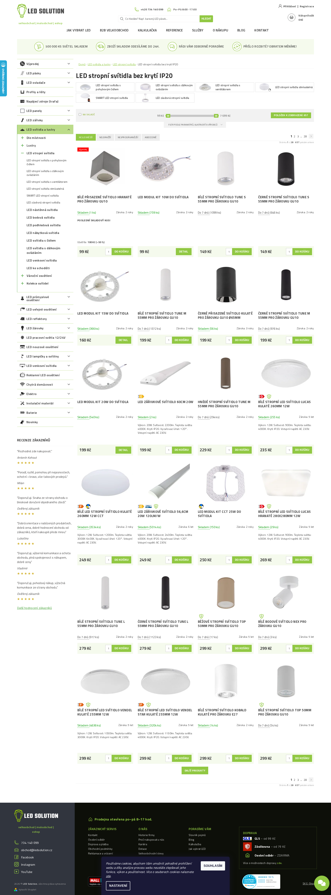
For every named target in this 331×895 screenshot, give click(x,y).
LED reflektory (36, 318)
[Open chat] (321, 882)
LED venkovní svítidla (42, 260)
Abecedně (151, 137)
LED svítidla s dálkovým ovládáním (43, 250)
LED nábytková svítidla (43, 232)
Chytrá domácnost (39, 384)
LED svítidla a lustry (40, 129)
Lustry (31, 145)
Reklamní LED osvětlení (43, 375)
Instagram (28, 864)
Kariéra (142, 844)
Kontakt (261, 30)
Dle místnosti (36, 137)
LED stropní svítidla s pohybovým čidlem (46, 162)
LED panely (34, 110)
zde (108, 876)
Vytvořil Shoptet (27, 889)
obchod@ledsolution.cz (36, 850)
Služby (198, 30)
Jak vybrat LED (79, 30)
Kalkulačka (147, 30)
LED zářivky (34, 120)
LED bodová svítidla (41, 217)
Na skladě (89, 114)
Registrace (307, 6)
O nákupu (220, 30)
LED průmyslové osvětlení (37, 298)
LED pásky (33, 73)
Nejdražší (105, 137)
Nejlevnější (86, 137)
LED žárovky (35, 328)
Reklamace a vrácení (100, 853)
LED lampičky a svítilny (42, 356)
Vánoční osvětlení (39, 275)
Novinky (32, 422)
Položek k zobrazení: (291, 115)
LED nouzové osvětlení (42, 347)
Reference (174, 30)
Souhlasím (213, 865)
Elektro (31, 394)
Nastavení (118, 885)
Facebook (27, 857)
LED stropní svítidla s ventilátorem (47, 182)
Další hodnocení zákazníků (34, 608)
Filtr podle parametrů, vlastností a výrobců (193, 124)
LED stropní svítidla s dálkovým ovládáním (45, 173)
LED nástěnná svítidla (42, 209)
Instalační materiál (39, 403)
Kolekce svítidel (37, 283)
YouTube (26, 872)
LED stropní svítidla (40, 153)
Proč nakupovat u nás (151, 840)
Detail (183, 251)
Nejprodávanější (128, 137)
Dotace (142, 849)
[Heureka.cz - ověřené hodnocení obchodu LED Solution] (261, 881)
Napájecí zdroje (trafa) (42, 101)
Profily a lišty (36, 92)
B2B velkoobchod (114, 30)
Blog (241, 30)
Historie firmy (146, 835)
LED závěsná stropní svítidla (43, 202)
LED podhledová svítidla (44, 225)
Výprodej (32, 63)
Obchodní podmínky (100, 849)
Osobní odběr (96, 840)
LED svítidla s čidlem (41, 240)
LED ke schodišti (38, 268)
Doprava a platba (98, 844)
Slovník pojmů (197, 835)
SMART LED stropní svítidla (43, 196)
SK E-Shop (309, 883)
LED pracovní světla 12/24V (46, 337)
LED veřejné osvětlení (41, 309)
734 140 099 (30, 842)
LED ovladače (35, 82)
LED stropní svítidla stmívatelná (45, 189)
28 (305, 136)
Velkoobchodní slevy (151, 853)
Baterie (31, 412)
